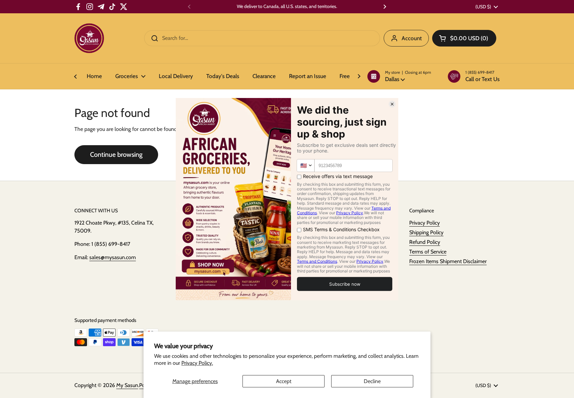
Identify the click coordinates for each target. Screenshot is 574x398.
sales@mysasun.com (112, 257)
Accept (283, 381)
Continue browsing (116, 154)
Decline (372, 381)
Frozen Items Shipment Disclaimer (448, 261)
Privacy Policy (424, 223)
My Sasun (127, 385)
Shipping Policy (426, 232)
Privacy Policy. (197, 363)
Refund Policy (424, 242)
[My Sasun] (89, 38)
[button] (399, 76)
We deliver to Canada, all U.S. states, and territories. (287, 6)
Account (412, 38)
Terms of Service (427, 252)
